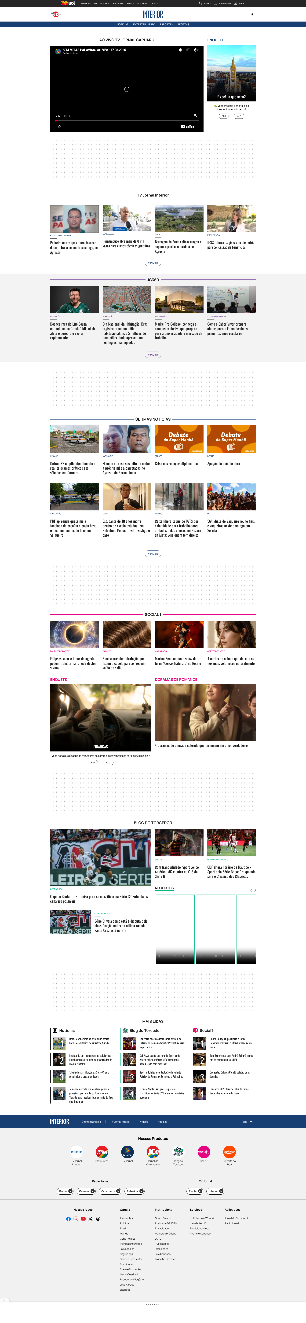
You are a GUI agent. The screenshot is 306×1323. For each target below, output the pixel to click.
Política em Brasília (131, 1243)
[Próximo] (255, 890)
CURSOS (130, 3)
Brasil (123, 1228)
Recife (65, 1191)
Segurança (126, 1254)
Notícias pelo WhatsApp (203, 1218)
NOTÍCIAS (122, 24)
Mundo (124, 1233)
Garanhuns (110, 1191)
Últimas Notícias (91, 1121)
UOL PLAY (142, 3)
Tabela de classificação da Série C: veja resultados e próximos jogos (89, 1074)
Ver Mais (153, 262)
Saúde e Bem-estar (131, 1259)
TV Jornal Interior (153, 195)
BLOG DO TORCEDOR (153, 822)
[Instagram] (75, 1219)
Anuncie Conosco (200, 1233)
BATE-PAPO (225, 3)
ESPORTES (166, 24)
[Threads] (97, 1219)
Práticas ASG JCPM (166, 1223)
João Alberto (127, 1284)
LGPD (158, 1238)
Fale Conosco (163, 1254)
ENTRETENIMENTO (144, 24)
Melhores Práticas (165, 1233)
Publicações (162, 1243)
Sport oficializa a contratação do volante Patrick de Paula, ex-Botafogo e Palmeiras (161, 1074)
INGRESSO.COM (89, 3)
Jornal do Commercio (237, 1218)
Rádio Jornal (232, 1223)
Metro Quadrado (129, 1274)
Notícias (162, 1121)
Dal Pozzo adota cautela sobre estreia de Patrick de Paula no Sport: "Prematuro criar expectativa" (162, 1043)
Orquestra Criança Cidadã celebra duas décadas (230, 1074)
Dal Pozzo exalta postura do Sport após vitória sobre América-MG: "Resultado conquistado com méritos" (160, 1059)
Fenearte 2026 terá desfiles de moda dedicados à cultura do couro (229, 1091)
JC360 (153, 279)
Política (124, 1223)
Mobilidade (126, 1264)
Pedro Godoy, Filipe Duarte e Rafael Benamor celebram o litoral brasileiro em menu (231, 1043)
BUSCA (207, 3)
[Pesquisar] (252, 14)
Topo (244, 1121)
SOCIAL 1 (153, 614)
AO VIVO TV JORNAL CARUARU (126, 39)
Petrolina (134, 1191)
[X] (90, 1219)
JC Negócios (127, 1249)
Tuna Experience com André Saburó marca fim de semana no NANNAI (231, 1057)
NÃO (239, 116)
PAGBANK (118, 3)
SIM (224, 116)
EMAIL (242, 3)
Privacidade (162, 1228)
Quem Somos (163, 1218)
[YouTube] (83, 1219)
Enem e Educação (130, 1269)
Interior (215, 1191)
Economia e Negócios (132, 1279)
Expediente (161, 1249)
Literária (125, 1289)
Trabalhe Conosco (165, 1259)
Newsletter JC (198, 1223)
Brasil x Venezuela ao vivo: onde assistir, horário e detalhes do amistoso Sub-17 (90, 1041)
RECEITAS (183, 24)
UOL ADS (154, 3)
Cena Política (127, 1238)
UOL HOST (105, 3)
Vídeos (144, 1121)
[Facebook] (68, 1219)
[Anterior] (251, 890)
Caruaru (86, 1191)
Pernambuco (127, 1218)
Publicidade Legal (200, 1228)
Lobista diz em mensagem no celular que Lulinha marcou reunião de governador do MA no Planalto (90, 1059)
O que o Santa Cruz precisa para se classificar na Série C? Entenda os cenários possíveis (162, 1093)
